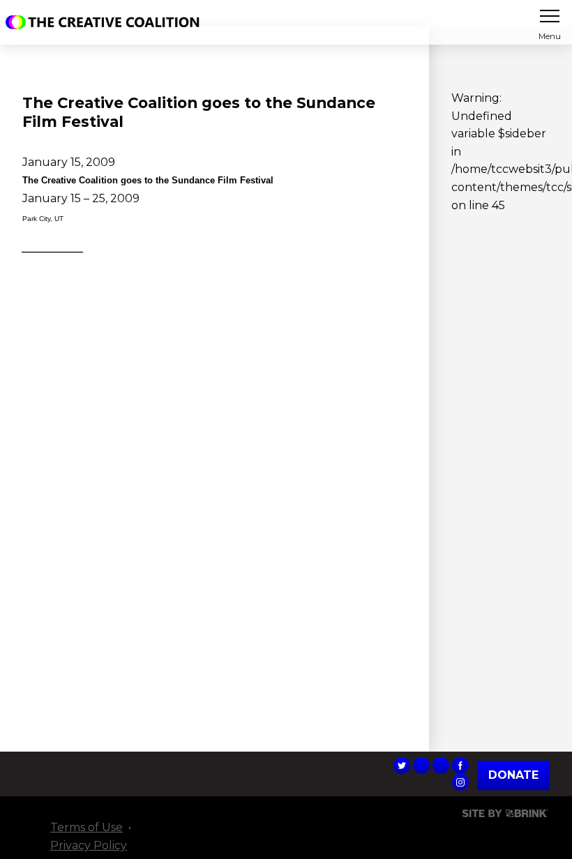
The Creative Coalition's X (401, 765)
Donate (513, 775)
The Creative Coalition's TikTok (421, 765)
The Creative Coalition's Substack (440, 765)
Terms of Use (86, 827)
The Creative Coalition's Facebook (460, 765)
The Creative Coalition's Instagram (460, 782)
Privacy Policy (88, 845)
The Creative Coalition (106, 22)
